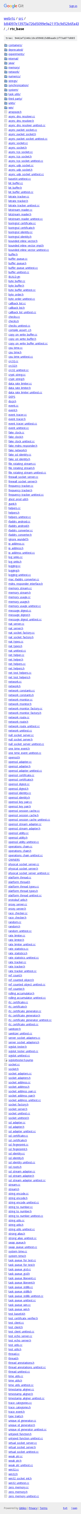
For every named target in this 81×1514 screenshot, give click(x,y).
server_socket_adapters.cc (24, 1038)
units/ (11, 103)
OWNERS (14, 859)
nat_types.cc (15, 641)
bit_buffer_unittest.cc (20, 192)
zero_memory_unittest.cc (23, 1496)
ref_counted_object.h (21, 980)
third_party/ (15, 98)
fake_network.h (17, 450)
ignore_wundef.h (18, 539)
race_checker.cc (18, 913)
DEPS (11, 396)
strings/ (13, 81)
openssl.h (14, 757)
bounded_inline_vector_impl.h (26, 245)
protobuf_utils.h (17, 900)
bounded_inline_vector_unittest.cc (28, 250)
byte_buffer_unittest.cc (22, 290)
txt (65, 1508)
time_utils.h (15, 1380)
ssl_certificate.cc (18, 1135)
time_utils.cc (15, 1376)
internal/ (13, 58)
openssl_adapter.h (19, 766)
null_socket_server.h (20, 739)
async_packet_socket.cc (22, 130)
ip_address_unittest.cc (21, 552)
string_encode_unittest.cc (23, 1202)
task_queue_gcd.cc (19, 1269)
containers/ (15, 45)
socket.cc (14, 1064)
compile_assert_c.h (19, 330)
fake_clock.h (15, 437)
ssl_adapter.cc (16, 1122)
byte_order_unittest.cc (21, 299)
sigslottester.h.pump (20, 1060)
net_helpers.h (16, 668)
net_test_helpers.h (19, 677)
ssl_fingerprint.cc (18, 1144)
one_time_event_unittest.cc (24, 753)
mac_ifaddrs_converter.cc (23, 579)
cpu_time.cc (15, 348)
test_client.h (15, 1327)
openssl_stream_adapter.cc (24, 824)
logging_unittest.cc (19, 575)
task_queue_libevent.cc (22, 1278)
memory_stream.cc (20, 588)
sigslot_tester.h (17, 1046)
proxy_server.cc (17, 904)
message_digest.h (19, 615)
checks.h (13, 321)
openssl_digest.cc (19, 784)
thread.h (13, 1358)
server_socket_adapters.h (23, 1042)
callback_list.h (16, 307)
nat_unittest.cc (17, 650)
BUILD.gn (14, 276)
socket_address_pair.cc (22, 1091)
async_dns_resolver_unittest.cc (26, 125)
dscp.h (12, 401)
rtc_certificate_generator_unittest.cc (30, 1020)
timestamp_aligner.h (20, 1394)
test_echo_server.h (19, 1340)
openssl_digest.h (18, 788)
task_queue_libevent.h (21, 1282)
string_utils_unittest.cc (21, 1229)
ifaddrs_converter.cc (20, 530)
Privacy (33, 1508)
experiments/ (16, 54)
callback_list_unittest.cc (22, 312)
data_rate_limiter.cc (20, 383)
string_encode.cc (18, 1193)
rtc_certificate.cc (18, 1002)
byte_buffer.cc (16, 281)
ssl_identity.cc (16, 1153)
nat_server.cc (16, 624)
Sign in (73, 6)
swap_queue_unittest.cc (22, 1247)
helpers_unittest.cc (19, 517)
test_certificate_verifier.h (23, 1318)
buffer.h (13, 254)
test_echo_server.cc (20, 1336)
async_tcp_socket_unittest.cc (25, 161)
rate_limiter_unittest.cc (22, 944)
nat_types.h (15, 646)
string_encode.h (18, 1198)
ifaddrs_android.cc (19, 521)
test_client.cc (16, 1322)
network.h (14, 686)
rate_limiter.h (16, 940)
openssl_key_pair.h (19, 806)
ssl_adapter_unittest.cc (22, 1131)
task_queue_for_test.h (21, 1265)
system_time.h (17, 1256)
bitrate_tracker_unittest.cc (24, 205)
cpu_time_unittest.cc (20, 356)
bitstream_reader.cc (20, 210)
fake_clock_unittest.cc (21, 441)
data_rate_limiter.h (19, 388)
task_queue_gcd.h (19, 1273)
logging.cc (14, 566)
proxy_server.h (17, 908)
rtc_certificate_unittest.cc (23, 1024)
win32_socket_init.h (20, 1478)
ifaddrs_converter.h (20, 534)
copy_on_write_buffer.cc (22, 334)
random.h (14, 926)
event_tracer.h (17, 419)
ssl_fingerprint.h (17, 1149)
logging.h (13, 570)
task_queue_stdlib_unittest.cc (25, 1296)
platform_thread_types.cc (23, 886)
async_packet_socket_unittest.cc (27, 138)
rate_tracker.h (16, 966)
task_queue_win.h (19, 1309)
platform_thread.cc (19, 877)
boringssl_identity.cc (20, 232)
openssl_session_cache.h (23, 815)
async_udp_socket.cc (21, 165)
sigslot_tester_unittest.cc (23, 1051)
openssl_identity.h (19, 797)
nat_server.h (15, 628)
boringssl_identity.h (19, 236)
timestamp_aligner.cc (21, 1389)
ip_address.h (15, 548)
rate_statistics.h (17, 953)
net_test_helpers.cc (19, 672)
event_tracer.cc (17, 414)
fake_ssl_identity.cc (19, 454)
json (74, 1508)
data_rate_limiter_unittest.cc (25, 392)
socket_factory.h (18, 1104)
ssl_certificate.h (17, 1140)
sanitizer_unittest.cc (20, 1033)
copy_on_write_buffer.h (22, 339)
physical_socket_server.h (23, 868)
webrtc (9, 18)
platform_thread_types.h (23, 891)
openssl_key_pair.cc (20, 802)
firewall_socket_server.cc (23, 477)
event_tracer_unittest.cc (22, 423)
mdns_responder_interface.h (25, 583)
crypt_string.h (16, 379)
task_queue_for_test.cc (22, 1260)
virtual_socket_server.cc (22, 1443)
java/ (11, 63)
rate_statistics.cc (18, 948)
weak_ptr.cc (15, 1456)
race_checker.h (17, 917)
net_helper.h (15, 659)
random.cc (14, 922)
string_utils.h (15, 1224)
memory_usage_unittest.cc (24, 606)
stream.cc (14, 1184)
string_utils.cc (16, 1220)
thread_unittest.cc (19, 1371)
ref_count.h (15, 975)
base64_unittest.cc (19, 179)
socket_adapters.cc (20, 1073)
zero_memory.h (18, 1492)
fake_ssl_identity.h (19, 459)
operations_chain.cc (20, 846)
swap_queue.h (17, 1242)
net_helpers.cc (17, 664)
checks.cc (14, 317)
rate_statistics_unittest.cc (23, 957)
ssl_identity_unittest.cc (21, 1162)
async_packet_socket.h (22, 134)
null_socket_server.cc (21, 735)
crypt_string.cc (17, 374)
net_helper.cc (16, 655)
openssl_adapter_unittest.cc (25, 770)
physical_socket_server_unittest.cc (29, 873)
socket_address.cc (19, 1082)
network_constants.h (21, 695)
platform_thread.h (19, 882)
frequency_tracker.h (20, 490)
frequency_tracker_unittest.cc (26, 494)
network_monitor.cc (20, 699)
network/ (13, 72)
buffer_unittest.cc (18, 272)
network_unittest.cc (20, 730)
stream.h (13, 1189)
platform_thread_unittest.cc (25, 895)
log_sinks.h (14, 561)
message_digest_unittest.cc (25, 619)
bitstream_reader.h (19, 214)
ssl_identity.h (16, 1158)
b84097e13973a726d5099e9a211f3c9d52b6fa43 (41, 23)
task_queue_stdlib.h (20, 1291)
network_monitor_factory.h (24, 713)
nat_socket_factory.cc (21, 632)
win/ (11, 107)
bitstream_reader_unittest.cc (25, 219)
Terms (43, 1508)
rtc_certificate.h (17, 1006)
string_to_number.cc (20, 1207)
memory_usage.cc (19, 597)
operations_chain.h (19, 851)
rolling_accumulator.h (21, 993)
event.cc (13, 405)
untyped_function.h (19, 1434)
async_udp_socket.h (20, 169)
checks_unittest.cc (19, 325)
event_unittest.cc (18, 428)
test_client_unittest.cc (21, 1331)
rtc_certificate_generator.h (24, 1015)
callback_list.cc (17, 303)
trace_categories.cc (20, 1403)
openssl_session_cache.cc (24, 810)
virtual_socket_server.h (22, 1447)
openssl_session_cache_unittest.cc (29, 819)
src (20, 18)
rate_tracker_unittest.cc (22, 971)
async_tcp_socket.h (20, 156)
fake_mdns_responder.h (22, 445)
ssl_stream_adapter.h (21, 1176)
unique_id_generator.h (21, 1425)
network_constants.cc (21, 690)
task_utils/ (14, 94)
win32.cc (13, 1469)
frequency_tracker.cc (20, 486)
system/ (13, 89)
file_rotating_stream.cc (22, 463)
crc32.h (12, 365)
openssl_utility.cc (18, 833)
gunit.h (12, 503)
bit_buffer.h (15, 187)
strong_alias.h (16, 1233)
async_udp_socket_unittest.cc (26, 174)
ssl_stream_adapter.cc (21, 1171)
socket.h (13, 1069)
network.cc (15, 681)
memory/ (14, 67)
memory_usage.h (18, 601)
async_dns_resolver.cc (21, 116)
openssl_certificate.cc (21, 775)
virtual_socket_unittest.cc (23, 1452)
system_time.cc (17, 1251)
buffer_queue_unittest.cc (23, 268)
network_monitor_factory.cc (25, 708)
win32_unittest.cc (18, 1483)
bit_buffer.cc (15, 183)
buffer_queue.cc (18, 258)
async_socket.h (17, 147)
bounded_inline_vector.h (22, 241)
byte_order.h (16, 294)
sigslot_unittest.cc (19, 1055)
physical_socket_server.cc (23, 864)
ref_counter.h (16, 989)
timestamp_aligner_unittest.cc (26, 1398)
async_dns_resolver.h (21, 120)
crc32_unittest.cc (18, 370)
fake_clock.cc (16, 432)
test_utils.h (14, 1349)
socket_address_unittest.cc (24, 1100)
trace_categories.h (19, 1407)
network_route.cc (18, 717)
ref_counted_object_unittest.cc (26, 984)
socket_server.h (17, 1109)
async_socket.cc (18, 143)
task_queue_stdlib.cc (20, 1287)
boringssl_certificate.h (21, 227)
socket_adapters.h (19, 1078)
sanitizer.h (14, 1029)
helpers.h (13, 512)
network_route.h (18, 721)
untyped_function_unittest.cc (25, 1438)
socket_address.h (18, 1086)
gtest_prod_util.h (18, 499)
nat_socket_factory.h (21, 637)
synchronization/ (18, 85)
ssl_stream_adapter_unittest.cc (27, 1180)
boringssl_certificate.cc (22, 223)
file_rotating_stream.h (21, 468)
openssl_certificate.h (20, 779)
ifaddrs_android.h (18, 526)
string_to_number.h (20, 1211)
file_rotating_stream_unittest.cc (27, 472)
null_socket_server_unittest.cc (26, 744)
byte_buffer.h (16, 285)
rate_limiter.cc (16, 935)
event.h (12, 410)
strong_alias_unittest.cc (22, 1238)
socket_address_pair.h (21, 1095)
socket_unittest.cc (19, 1113)
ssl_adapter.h (16, 1127)
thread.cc (14, 1354)
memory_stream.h (19, 592)
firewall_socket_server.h (22, 481)
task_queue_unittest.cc (22, 1300)
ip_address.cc (16, 543)
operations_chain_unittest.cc (25, 855)
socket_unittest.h (18, 1118)
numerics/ (14, 76)
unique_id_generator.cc (22, 1420)
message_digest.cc (19, 610)
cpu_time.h (14, 352)
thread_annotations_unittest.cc (27, 1367)
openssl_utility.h (18, 837)
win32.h (13, 1474)
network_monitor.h (19, 704)
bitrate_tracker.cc (18, 196)
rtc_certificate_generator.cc (24, 1011)
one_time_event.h (19, 748)
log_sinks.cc (15, 557)
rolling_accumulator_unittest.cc (27, 997)
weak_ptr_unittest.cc (20, 1465)
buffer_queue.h (17, 263)
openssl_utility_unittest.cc (23, 842)
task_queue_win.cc (19, 1305)
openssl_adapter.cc (20, 762)
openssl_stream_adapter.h (24, 828)
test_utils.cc (15, 1345)
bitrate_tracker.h (18, 201)
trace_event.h (16, 1411)
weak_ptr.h (14, 1460)
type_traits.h (15, 1416)
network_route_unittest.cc (24, 726)
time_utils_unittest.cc (21, 1385)
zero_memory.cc (18, 1487)
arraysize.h (14, 112)
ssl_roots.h (14, 1167)
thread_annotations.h (21, 1362)
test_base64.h (16, 1314)
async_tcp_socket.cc (20, 152)
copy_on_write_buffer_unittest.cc (28, 343)
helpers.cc (14, 508)
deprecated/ (15, 49)
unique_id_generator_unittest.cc (27, 1429)
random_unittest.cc (20, 931)
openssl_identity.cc (19, 793)
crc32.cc (13, 361)
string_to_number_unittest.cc (25, 1216)
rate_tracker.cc (17, 962)
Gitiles (22, 1508)
